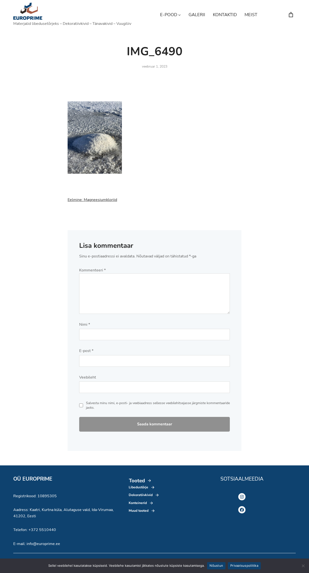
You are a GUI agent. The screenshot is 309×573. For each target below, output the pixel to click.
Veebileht (87, 377)
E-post (86, 350)
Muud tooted (138, 510)
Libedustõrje (138, 487)
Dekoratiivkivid (141, 495)
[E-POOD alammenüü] (179, 15)
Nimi (84, 324)
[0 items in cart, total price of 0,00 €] (291, 15)
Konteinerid (138, 503)
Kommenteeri (92, 270)
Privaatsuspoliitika (244, 565)
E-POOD (168, 15)
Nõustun (216, 565)
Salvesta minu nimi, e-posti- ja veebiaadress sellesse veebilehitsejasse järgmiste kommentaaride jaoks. (158, 405)
